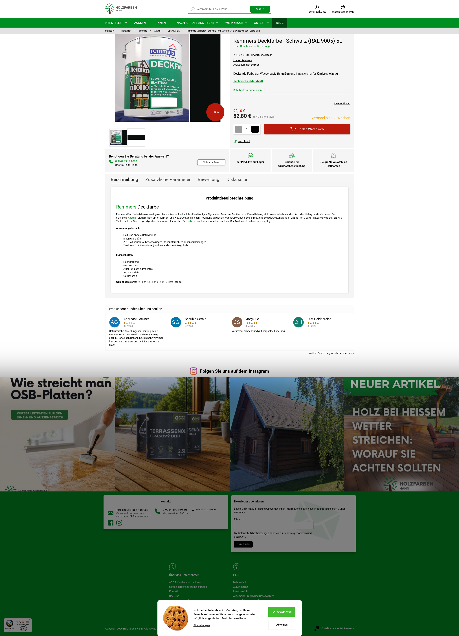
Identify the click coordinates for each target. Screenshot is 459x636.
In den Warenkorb (311, 129)
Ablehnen (281, 624)
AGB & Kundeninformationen (185, 582)
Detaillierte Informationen (247, 90)
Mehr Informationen (234, 618)
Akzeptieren (284, 611)
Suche (260, 9)
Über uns (174, 596)
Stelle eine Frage (211, 162)
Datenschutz (240, 582)
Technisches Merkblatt (248, 81)
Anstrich (132, 217)
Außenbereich (241, 586)
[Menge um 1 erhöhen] (255, 129)
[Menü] (29, 620)
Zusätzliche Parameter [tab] (167, 179)
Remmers (126, 207)
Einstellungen (202, 625)
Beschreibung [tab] (124, 179)
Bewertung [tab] (208, 179)
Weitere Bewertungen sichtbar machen (330, 353)
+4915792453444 (206, 509)
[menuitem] (116, 23)
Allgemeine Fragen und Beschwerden (253, 596)
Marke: (242, 60)
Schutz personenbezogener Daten (188, 586)
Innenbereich (240, 591)
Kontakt (173, 591)
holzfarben (110, 523)
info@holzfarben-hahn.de (132, 509)
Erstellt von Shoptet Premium (337, 628)
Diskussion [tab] (238, 179)
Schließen (258, 141)
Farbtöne (191, 221)
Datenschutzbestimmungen (253, 533)
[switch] (23, 628)
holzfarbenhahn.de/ (119, 523)
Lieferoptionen (342, 103)
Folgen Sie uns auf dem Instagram (234, 371)
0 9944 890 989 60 (175, 509)
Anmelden (243, 544)
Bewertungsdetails (261, 55)
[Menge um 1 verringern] (238, 129)
